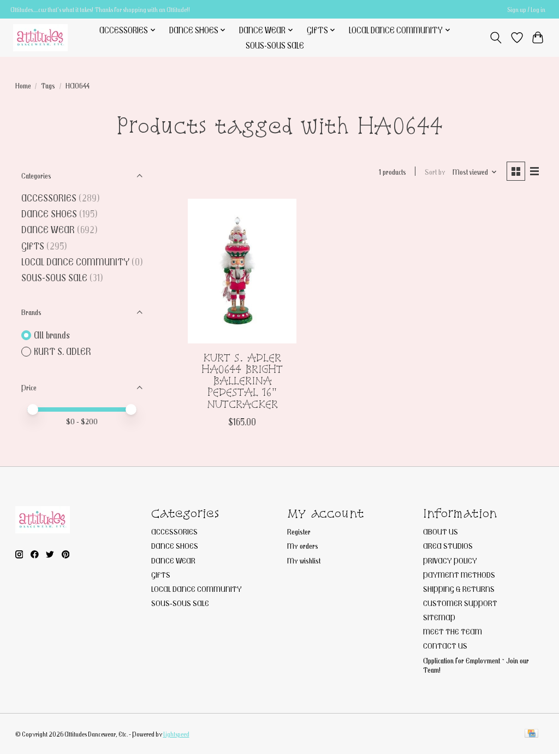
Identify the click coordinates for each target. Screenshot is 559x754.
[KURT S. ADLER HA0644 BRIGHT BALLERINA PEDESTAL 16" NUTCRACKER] (242, 271)
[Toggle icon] (495, 38)
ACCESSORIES (48, 198)
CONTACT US (445, 645)
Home (23, 85)
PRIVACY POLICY (450, 560)
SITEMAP (439, 617)
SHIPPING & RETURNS (459, 588)
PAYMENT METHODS (459, 574)
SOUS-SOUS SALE (275, 45)
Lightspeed (176, 734)
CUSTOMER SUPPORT (460, 603)
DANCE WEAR (48, 229)
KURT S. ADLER (62, 351)
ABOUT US (440, 531)
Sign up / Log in (526, 9)
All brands (52, 335)
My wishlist (303, 560)
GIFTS (32, 246)
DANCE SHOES (49, 213)
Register (299, 531)
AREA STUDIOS (448, 545)
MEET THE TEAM (452, 631)
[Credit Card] (531, 734)
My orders (302, 545)
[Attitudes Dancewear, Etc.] (40, 37)
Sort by (435, 171)
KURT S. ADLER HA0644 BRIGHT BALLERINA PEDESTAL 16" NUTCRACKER (242, 380)
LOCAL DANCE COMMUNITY (75, 262)
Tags (48, 85)
